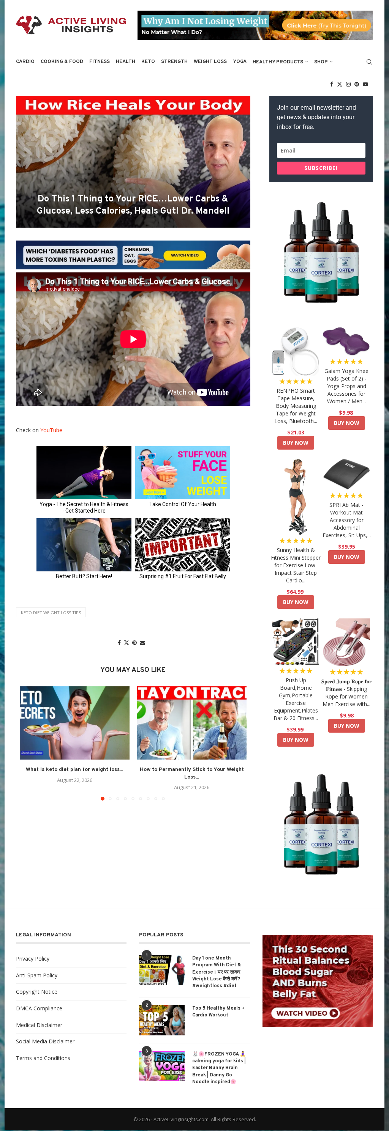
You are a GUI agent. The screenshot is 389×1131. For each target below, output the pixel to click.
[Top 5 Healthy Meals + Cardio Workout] (162, 1020)
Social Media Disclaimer (45, 1041)
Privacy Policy (32, 958)
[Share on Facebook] (119, 642)
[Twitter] (339, 84)
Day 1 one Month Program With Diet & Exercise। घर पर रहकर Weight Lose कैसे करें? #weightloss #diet (216, 972)
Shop (321, 62)
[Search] (369, 62)
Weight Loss (210, 62)
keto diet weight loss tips (51, 612)
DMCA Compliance (39, 1008)
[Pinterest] (356, 84)
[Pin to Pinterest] (134, 642)
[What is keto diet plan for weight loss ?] (75, 722)
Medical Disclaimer (39, 1025)
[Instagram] (348, 84)
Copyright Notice (36, 991)
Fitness (99, 62)
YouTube (51, 430)
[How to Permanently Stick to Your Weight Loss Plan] (192, 722)
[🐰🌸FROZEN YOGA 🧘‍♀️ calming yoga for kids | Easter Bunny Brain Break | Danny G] (162, 1066)
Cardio (25, 62)
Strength (174, 62)
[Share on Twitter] (126, 642)
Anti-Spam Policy (36, 975)
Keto (148, 62)
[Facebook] (331, 84)
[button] (30, 743)
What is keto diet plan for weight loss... (74, 769)
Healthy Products (278, 62)
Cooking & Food (62, 62)
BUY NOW (295, 442)
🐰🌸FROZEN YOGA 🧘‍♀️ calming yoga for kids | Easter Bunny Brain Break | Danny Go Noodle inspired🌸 (219, 1068)
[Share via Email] (142, 642)
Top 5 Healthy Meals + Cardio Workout (218, 1011)
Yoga (240, 62)
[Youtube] (365, 84)
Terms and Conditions (43, 1058)
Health (125, 62)
